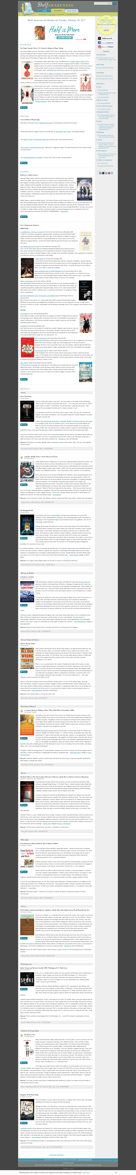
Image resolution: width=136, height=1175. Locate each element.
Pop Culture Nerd (25, 624)
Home (45, 11)
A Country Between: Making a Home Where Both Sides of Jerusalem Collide (107, 116)
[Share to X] (103, 173)
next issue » (60, 1155)
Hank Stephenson (37, 690)
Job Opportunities (89, 1165)
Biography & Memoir (103, 112)
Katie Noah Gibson (75, 752)
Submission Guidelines (59, 1165)
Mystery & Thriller (103, 100)
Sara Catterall (57, 494)
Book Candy (100, 64)
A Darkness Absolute (104, 103)
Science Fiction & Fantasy (105, 106)
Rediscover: (105, 76)
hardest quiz (36, 139)
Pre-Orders (61, 14)
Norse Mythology (103, 90)
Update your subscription (85, 1159)
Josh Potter (32, 888)
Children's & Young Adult (105, 160)
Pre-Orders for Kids (72, 14)
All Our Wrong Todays (105, 109)
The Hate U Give (103, 163)
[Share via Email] (97, 173)
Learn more (85, 1172)
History (100, 121)
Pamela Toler (47, 823)
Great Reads (100, 73)
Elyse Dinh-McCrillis (80, 621)
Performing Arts (102, 151)
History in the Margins (64, 823)
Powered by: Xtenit (68, 1168)
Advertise (50, 1165)
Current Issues (68, 1165)
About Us (40, 1165)
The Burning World (104, 97)
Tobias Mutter (64, 211)
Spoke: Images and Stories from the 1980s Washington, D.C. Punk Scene (107, 155)
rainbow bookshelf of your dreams (33, 157)
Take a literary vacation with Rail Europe (32, 147)
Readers (58, 11)
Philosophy (101, 132)
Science (100, 140)
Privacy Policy (97, 1165)
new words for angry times (63, 131)
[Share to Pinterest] (109, 173)
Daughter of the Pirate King (106, 166)
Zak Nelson (62, 439)
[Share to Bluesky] (112, 173)
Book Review (100, 83)
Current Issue (42, 14)
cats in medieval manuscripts (43, 123)
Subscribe (82, 1165)
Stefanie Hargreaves (41, 101)
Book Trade (71, 11)
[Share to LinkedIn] (106, 173)
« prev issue (52, 1155)
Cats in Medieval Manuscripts (106, 68)
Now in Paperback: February (105, 79)
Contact (45, 1165)
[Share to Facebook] (100, 173)
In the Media (76, 1165)
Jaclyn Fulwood (73, 555)
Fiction (99, 87)
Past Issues (52, 14)
